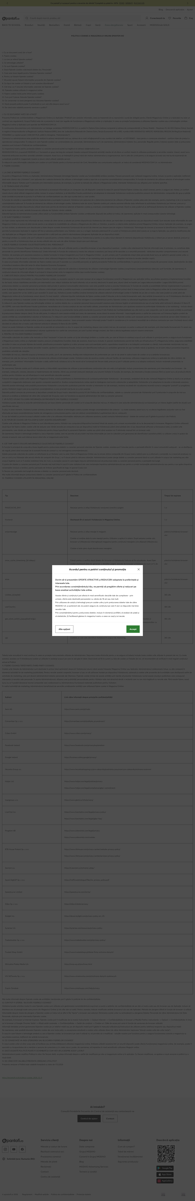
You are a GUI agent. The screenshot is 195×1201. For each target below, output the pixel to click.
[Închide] (138, 569)
